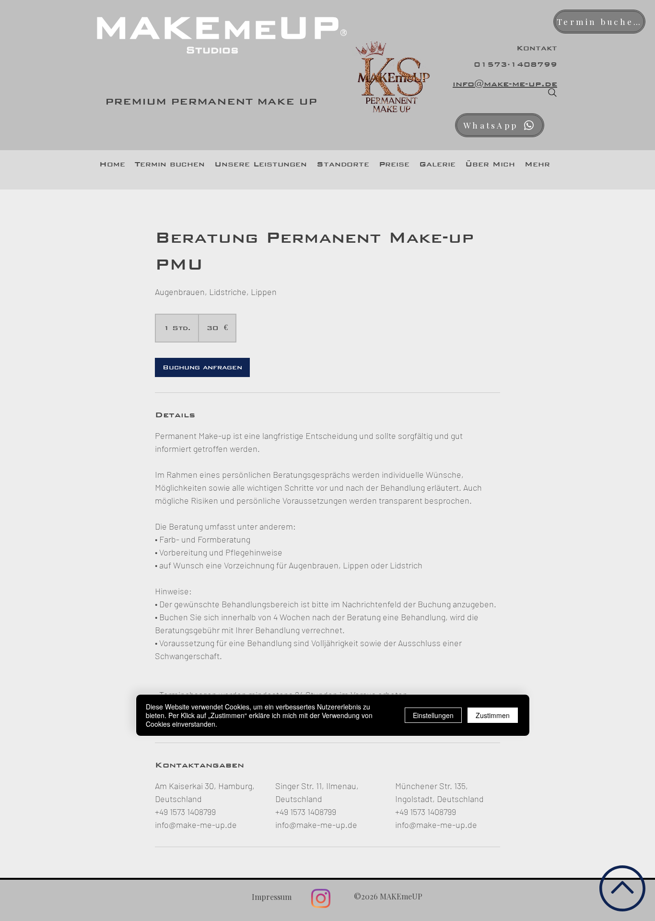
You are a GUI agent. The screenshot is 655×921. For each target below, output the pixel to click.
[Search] (552, 93)
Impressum (272, 897)
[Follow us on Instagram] (320, 898)
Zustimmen (493, 715)
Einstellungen (433, 715)
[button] (261, 164)
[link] (202, 367)
